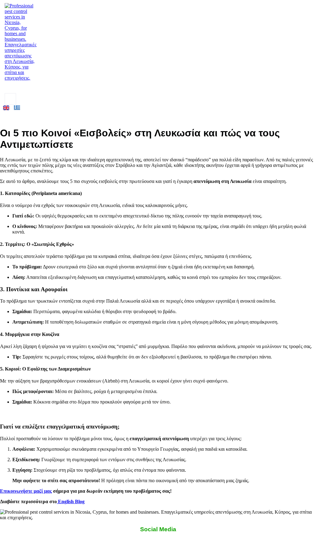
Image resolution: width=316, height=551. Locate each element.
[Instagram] (30, 87)
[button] (10, 99)
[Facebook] (17, 87)
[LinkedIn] (44, 87)
